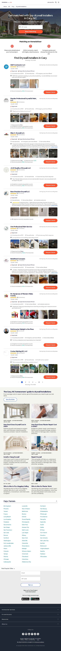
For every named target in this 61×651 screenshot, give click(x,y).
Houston (42, 535)
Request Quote (50, 92)
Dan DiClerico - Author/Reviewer (13, 453)
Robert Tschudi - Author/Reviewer (41, 453)
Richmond (43, 546)
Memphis (43, 519)
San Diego (7, 527)
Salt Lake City (44, 540)
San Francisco (8, 530)
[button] (14, 83)
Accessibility (38, 639)
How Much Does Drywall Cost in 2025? (15, 425)
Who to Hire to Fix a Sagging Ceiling (16, 486)
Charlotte (25, 543)
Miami (5, 548)
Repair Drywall (36, 457)
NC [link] (9, 6)
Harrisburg (43, 508)
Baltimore (25, 511)
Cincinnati (25, 554)
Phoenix (6, 508)
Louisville (24, 506)
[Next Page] (43, 382)
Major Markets (9, 501)
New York (25, 538)
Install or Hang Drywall (11, 457)
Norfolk (42, 543)
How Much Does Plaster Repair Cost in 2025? (44, 425)
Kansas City (25, 527)
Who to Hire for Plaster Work (41, 486)
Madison (42, 554)
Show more (54, 147)
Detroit (24, 516)
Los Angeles (7, 519)
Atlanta (6, 556)
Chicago (6, 559)
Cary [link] (13, 6)
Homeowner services (8, 609)
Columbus (25, 559)
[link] (30, 66)
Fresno (6, 514)
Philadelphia (44, 511)
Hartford (6, 538)
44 (39, 382)
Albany (24, 535)
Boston (24, 514)
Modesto (6, 522)
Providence (43, 516)
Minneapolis (25, 522)
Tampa (6, 554)
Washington (7, 540)
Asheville (24, 540)
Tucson (6, 511)
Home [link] (5, 6)
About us (4, 624)
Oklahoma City (26, 562)
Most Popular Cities (7, 568)
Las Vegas (25, 532)
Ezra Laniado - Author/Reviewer (40, 420)
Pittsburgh (43, 514)
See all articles (10, 399)
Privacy (22, 639)
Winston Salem (26, 551)
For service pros (7, 614)
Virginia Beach (44, 548)
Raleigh (24, 548)
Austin (42, 524)
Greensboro (25, 546)
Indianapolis (7, 562)
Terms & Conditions (39, 642)
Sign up (30, 585)
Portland (43, 506)
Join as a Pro (50, 2)
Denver (6, 535)
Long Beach (7, 516)
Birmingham (7, 506)
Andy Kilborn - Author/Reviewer (13, 420)
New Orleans (26, 508)
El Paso (42, 530)
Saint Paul (25, 524)
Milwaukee (43, 556)
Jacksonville (7, 546)
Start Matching (30, 31)
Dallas (42, 527)
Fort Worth (43, 532)
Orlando (6, 551)
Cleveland (25, 556)
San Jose (6, 532)
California (26, 639)
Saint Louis (25, 530)
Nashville (43, 522)
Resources (5, 619)
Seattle (42, 551)
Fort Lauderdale (8, 543)
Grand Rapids (26, 519)
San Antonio (44, 538)
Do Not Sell (31, 639)
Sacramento (7, 524)
